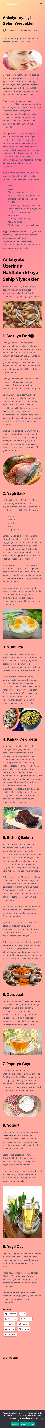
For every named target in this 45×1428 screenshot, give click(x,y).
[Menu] (41, 4)
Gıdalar (37, 30)
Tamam (15, 1424)
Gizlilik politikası (27, 1424)
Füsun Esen (11, 4)
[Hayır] (42, 1419)
